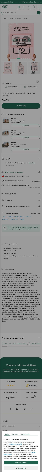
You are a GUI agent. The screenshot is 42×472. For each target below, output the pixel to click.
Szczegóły (15, 434)
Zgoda (7, 434)
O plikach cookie (25, 434)
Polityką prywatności (15, 444)
